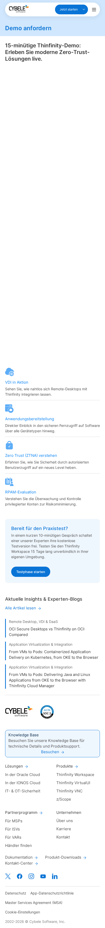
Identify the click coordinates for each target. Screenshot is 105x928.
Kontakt (63, 837)
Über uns (64, 820)
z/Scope (63, 799)
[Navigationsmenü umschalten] (94, 9)
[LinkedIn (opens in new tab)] (55, 876)
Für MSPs (13, 820)
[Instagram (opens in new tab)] (31, 876)
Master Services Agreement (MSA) (33, 902)
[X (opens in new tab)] (8, 876)
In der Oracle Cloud (22, 774)
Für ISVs (12, 829)
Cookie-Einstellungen (22, 912)
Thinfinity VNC (69, 791)
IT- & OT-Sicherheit (22, 791)
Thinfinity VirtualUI (73, 782)
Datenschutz (15, 893)
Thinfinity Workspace (75, 774)
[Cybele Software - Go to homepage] (19, 9)
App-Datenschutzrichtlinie (52, 893)
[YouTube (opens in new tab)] (43, 876)
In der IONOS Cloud (22, 782)
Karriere (63, 828)
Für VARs (13, 837)
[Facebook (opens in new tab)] (19, 876)
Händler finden (18, 845)
